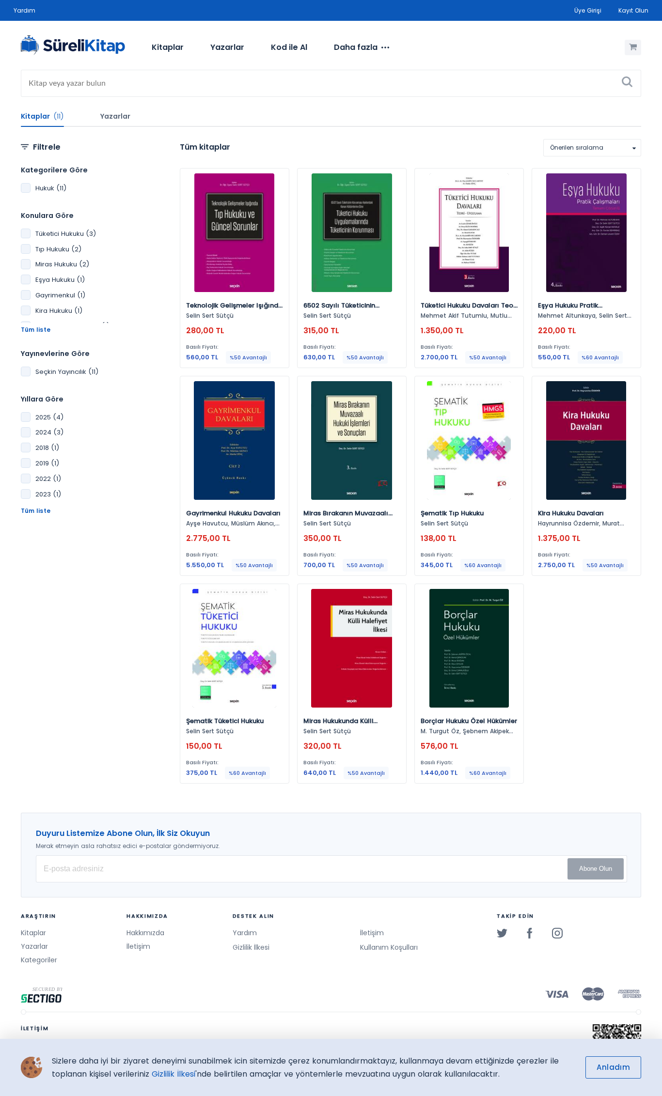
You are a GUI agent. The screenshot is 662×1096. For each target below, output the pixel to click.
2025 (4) (49, 417)
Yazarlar (227, 47)
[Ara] (627, 83)
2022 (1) (48, 478)
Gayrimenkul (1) (60, 295)
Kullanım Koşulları (389, 947)
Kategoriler (39, 960)
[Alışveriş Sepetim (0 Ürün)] (633, 47)
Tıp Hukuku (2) (58, 249)
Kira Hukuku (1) (58, 310)
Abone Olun (595, 868)
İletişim (138, 946)
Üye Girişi (587, 10)
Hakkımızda (145, 933)
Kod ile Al (289, 47)
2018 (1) (47, 447)
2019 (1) (47, 463)
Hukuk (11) (50, 188)
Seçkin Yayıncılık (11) (66, 371)
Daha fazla (356, 47)
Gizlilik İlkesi (251, 947)
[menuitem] (168, 47)
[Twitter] (502, 932)
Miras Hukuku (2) (62, 264)
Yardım (24, 10)
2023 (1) (48, 494)
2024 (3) (49, 432)
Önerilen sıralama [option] (576, 147)
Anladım (613, 1067)
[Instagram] (557, 932)
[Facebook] (529, 932)
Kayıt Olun (633, 10)
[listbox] (592, 147)
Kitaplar (168, 47)
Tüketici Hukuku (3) (65, 233)
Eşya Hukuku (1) (60, 279)
